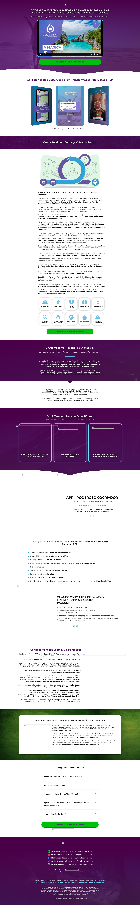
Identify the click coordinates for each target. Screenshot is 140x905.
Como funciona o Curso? (55, 785)
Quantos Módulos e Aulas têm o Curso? (61, 794)
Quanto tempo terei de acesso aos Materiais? (63, 776)
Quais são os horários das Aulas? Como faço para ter (66, 804)
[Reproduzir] (41, 105)
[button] (70, 777)
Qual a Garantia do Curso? (55, 814)
